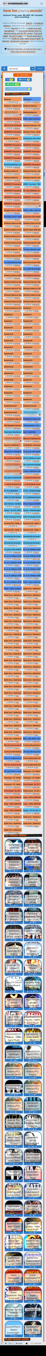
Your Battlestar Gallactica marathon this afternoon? (12, 419)
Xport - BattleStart (29, 432)
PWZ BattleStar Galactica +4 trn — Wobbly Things (12, 425)
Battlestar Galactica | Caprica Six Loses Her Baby (12, 301)
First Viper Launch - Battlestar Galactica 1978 (12, 217)
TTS (10, 1343)
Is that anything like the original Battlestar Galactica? (32, 745)
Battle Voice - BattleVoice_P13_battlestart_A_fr (32, 699)
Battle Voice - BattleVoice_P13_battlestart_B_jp (32, 641)
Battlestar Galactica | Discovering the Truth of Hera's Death (32, 223)
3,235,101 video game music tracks (26, 38)
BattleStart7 (27, 393)
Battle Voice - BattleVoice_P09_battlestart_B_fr (12, 739)
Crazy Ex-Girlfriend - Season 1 (13, 468)
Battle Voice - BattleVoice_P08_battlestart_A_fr (32, 602)
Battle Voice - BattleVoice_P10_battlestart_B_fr (12, 628)
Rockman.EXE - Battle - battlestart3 (12, 530)
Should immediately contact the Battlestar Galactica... (12, 164)
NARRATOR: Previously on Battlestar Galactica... (32, 145)
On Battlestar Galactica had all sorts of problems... (32, 419)
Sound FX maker (16, 36)
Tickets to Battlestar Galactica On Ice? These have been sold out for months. (32, 471)
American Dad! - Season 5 (14, 422)
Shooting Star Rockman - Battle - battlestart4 (32, 543)
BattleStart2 (8, 314)
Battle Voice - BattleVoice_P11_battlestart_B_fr (12, 712)
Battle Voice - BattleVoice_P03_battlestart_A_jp (32, 660)
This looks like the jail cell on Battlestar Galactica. (32, 752)
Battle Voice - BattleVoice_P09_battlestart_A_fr (32, 732)
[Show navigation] (41, 4)
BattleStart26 (8, 380)
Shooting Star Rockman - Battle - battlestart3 (12, 543)
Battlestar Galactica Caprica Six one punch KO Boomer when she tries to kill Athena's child (32, 295)
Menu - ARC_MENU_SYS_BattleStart (32, 739)
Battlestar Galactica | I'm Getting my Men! (12, 236)
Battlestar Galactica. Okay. (32, 171)
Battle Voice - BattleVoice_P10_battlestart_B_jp (12, 719)
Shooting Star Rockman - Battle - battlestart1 (12, 536)
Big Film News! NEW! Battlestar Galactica (32, 230)
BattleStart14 (27, 334)
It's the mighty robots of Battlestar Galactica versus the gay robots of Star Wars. (32, 758)
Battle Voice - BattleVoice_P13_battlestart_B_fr (12, 706)
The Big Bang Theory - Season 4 (12, 768)
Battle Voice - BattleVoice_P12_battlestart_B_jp (32, 628)
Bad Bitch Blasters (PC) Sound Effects (31, 435)
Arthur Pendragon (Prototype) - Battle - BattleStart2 (12, 517)
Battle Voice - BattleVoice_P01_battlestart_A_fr (32, 726)
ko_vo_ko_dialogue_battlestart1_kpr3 (32, 556)
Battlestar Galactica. (11, 177)
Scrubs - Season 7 (34, 468)
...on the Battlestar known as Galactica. (32, 484)
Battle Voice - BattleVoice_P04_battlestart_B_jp (12, 634)
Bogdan (36, 128)
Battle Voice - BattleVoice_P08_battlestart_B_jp (12, 673)
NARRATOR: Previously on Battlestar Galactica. (12, 145)
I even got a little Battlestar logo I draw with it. (12, 752)
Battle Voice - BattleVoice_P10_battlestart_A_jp (32, 712)
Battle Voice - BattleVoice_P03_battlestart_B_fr (12, 595)
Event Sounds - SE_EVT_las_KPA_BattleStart (12, 791)
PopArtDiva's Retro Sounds (34, 109)
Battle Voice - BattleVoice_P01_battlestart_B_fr (12, 732)
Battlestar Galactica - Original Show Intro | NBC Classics (12, 269)
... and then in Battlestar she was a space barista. (12, 465)
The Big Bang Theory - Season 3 (32, 481)
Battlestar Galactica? (11, 171)
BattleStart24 (8, 373)
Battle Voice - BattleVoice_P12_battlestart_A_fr (12, 641)
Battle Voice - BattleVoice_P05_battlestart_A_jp (32, 608)
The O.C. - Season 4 (15, 748)
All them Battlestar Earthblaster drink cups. (32, 458)
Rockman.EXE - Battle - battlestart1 (12, 523)
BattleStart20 (8, 360)
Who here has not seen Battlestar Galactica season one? (12, 745)
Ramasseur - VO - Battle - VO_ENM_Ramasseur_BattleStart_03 (32, 778)
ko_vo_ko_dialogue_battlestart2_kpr (32, 562)
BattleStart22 (8, 367)
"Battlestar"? (27, 99)
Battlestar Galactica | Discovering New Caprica (32, 301)
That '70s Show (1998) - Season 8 (13, 455)
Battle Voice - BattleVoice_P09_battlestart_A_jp (32, 673)
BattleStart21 (27, 360)
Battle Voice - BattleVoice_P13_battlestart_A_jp (32, 634)
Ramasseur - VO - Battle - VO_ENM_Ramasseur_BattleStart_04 (12, 784)
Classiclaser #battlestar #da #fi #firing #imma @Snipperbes (12, 432)
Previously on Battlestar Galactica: (12, 438)
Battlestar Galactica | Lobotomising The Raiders (32, 288)
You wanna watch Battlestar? (12, 471)
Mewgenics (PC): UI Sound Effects (32, 494)
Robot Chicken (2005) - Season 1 (32, 422)
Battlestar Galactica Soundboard (32, 115)
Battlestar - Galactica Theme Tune (12, 106)
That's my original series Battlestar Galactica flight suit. (12, 758)
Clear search (24, 75)
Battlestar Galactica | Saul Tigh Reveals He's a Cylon (12, 243)
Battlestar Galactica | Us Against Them (12, 308)
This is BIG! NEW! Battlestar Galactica (32, 269)
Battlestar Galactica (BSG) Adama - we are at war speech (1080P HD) (12, 275)
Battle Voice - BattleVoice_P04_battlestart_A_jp (32, 615)
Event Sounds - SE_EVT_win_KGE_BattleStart (32, 784)
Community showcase (19, 41)
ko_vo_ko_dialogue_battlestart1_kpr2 (12, 556)
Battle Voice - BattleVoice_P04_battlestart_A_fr (32, 680)
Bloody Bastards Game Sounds (32, 311)
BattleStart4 (8, 386)
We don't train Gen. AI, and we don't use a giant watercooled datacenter (24, 50)
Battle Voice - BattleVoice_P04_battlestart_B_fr (12, 686)
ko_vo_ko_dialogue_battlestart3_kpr (32, 575)
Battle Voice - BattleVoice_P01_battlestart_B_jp (12, 726)
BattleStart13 (8, 334)
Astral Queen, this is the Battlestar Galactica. (32, 138)
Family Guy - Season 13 (15, 481)
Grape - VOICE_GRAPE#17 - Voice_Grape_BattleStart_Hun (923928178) (12, 797)
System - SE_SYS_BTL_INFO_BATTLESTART (32, 810)
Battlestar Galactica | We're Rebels (32, 243)
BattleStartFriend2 (29, 406)
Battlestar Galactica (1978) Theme (12, 256)
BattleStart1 (27, 314)
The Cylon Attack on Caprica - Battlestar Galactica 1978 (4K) (12, 771)
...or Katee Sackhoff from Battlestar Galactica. (32, 478)
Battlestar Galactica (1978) (33, 122)
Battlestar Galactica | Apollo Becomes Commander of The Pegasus (12, 282)
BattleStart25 (28, 373)
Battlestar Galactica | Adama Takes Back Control (32, 282)
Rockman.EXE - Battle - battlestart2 (32, 523)
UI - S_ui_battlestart (11, 491)
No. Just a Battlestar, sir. (31, 191)
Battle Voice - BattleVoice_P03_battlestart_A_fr (32, 589)
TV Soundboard (13, 102)
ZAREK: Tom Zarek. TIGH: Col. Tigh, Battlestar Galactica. (32, 184)
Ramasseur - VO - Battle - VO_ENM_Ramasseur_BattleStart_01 (32, 771)
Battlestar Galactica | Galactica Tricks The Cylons (12, 223)
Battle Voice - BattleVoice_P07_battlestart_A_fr (32, 647)
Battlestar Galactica (30, 106)
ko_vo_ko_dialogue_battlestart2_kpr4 (12, 575)
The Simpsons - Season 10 (32, 761)
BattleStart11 (8, 328)
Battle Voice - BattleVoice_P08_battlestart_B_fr (12, 608)
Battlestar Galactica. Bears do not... (32, 177)
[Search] (2, 1343)
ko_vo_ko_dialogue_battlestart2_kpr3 (32, 569)
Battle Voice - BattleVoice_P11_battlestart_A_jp (32, 693)
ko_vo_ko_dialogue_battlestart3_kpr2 (12, 582)
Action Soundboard (14, 142)
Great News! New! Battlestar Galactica (32, 217)
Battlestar (7, 99)
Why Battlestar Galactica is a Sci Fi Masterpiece (32, 275)
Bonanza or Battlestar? (12, 445)
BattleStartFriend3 (10, 412)
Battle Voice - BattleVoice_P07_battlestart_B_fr (12, 654)
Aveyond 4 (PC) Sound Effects (14, 507)
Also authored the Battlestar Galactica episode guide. (32, 465)
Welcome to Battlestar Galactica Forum (32, 438)
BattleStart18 (27, 347)
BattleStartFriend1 (10, 406)
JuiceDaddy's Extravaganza (15, 115)
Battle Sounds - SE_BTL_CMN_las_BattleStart (32, 791)
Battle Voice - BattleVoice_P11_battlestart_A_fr (32, 706)
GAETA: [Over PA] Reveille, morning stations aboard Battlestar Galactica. (12, 125)
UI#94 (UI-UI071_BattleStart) (12, 497)
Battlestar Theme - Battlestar (32, 132)
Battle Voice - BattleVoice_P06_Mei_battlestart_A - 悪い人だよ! (12, 817)
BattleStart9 (27, 399)
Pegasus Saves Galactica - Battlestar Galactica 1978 (32, 256)
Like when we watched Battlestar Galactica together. (12, 478)
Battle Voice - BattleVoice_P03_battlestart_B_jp (32, 667)
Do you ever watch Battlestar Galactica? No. (32, 451)
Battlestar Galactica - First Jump (12, 249)
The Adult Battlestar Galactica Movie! (12, 262)
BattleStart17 (8, 347)
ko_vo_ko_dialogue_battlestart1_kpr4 (12, 562)
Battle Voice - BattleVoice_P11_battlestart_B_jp (12, 699)
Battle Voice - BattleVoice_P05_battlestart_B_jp (12, 615)
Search (29, 23)
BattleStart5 (27, 386)
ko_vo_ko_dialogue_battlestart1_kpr (32, 549)
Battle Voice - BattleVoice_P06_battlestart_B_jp (12, 602)
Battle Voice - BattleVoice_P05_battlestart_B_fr (12, 693)
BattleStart (27, 308)
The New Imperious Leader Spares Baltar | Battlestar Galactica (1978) (32, 249)
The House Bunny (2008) (33, 174)
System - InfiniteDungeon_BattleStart (32, 510)
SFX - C (17, 434)
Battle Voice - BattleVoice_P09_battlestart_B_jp (12, 680)
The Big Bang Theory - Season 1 (12, 761)
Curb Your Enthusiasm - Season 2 (13, 174)
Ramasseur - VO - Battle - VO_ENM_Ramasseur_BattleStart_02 (12, 778)
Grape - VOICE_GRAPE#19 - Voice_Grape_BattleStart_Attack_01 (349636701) (12, 804)
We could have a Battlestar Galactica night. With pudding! (12, 458)
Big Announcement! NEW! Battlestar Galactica (32, 262)
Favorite (14, 28)
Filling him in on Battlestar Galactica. (12, 451)
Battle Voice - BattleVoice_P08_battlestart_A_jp (12, 667)
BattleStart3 (27, 380)
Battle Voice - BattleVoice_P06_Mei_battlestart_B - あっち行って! (32, 817)
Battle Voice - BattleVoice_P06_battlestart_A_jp (32, 595)
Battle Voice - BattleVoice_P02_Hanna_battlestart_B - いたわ (32, 823)
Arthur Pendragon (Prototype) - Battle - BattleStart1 (32, 517)
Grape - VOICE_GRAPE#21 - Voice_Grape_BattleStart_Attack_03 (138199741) (12, 810)
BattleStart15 (8, 341)
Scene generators (34, 36)
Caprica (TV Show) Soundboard (33, 298)
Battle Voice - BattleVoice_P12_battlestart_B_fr (12, 647)
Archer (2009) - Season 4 (13, 448)
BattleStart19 (8, 354)
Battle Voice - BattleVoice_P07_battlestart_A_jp (32, 654)
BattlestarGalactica (30, 112)
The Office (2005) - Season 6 (33, 181)
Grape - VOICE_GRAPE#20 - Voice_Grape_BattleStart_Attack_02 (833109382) (32, 804)
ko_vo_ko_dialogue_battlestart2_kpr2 (12, 569)
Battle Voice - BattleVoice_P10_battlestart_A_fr (12, 621)
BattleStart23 (28, 367)
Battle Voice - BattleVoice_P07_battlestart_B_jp (12, 660)
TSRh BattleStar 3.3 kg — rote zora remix (32, 425)
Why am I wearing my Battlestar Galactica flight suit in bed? (12, 765)
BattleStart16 (27, 341)
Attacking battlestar (30, 412)
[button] (27, 1343)
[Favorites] (6, 1343)
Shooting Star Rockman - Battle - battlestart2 (32, 536)
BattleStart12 (27, 328)
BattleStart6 (8, 393)
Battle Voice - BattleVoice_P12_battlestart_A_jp (32, 621)
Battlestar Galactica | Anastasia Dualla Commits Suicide (12, 295)
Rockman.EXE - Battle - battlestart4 (32, 530)
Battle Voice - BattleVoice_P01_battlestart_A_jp (32, 719)
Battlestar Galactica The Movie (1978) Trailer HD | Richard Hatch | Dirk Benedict (12, 230)
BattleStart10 (27, 321)
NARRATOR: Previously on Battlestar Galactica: (12, 119)
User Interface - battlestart (12, 504)
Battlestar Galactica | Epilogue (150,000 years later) (32, 236)
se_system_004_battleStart (12, 549)
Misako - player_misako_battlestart (12, 589)
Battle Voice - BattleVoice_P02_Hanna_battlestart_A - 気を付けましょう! (12, 823)
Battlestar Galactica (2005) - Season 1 (12, 122)
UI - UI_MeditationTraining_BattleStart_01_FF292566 (32, 497)
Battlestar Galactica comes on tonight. (32, 204)
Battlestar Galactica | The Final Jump (12, 288)
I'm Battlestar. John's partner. (32, 445)
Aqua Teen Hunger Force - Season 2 (32, 461)
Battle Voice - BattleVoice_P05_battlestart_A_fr (32, 686)
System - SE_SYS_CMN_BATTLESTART (12, 510)
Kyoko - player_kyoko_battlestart (32, 582)
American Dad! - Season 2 (33, 474)
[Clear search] (32, 68)
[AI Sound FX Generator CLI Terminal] (13, 1343)
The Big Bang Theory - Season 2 (32, 207)
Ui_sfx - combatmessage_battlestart (32, 491)
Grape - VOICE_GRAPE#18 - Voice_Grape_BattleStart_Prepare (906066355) (32, 797)
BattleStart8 (8, 399)
